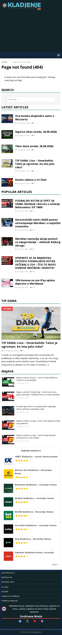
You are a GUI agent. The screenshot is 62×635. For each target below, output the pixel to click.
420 (33, 249)
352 (33, 271)
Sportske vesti (7, 581)
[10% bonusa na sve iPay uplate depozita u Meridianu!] (7, 283)
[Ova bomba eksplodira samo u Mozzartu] (7, 118)
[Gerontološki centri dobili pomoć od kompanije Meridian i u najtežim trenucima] (7, 222)
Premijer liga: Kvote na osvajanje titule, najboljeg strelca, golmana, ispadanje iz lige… (36, 407)
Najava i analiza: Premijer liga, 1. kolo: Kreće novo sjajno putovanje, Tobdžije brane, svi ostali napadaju (37, 393)
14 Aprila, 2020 (22, 230)
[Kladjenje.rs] (22, 9)
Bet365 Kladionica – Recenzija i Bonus (34, 511)
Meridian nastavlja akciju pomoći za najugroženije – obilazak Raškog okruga (37, 242)
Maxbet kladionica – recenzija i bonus (34, 498)
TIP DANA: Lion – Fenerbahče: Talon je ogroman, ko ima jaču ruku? (34, 164)
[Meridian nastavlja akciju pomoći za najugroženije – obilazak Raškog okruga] (7, 241)
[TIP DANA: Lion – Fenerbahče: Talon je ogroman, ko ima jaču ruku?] (7, 163)
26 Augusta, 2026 (23, 123)
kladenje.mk (6, 577)
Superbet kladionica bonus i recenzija (34, 552)
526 (33, 211)
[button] (58, 55)
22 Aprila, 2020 (22, 271)
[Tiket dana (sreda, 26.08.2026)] (7, 149)
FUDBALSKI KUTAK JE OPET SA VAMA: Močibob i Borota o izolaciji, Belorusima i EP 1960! (37, 204)
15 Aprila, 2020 (22, 211)
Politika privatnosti (9, 600)
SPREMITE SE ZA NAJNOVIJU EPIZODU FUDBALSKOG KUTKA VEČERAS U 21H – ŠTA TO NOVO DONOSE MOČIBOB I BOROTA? (35, 263)
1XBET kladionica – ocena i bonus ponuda (36, 456)
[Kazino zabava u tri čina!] (7, 182)
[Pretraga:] (31, 99)
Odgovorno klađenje (10, 596)
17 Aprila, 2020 (22, 249)
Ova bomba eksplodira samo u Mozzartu (34, 117)
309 (33, 287)
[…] (47, 364)
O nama (4, 587)
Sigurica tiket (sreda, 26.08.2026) (36, 131)
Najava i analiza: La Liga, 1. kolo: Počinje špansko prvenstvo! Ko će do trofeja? (36, 436)
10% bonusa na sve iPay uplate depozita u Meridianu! (35, 282)
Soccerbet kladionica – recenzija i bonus (36, 525)
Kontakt (4, 591)
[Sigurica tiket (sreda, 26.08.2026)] (7, 134)
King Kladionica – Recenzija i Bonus (33, 539)
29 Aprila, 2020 (22, 287)
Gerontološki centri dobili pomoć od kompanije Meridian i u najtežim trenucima (38, 223)
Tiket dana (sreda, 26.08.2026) (34, 146)
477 (33, 230)
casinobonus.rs (8, 572)
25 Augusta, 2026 (23, 183)
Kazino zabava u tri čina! (30, 179)
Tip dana (9, 301)
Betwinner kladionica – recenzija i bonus (36, 484)
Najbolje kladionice (31, 450)
